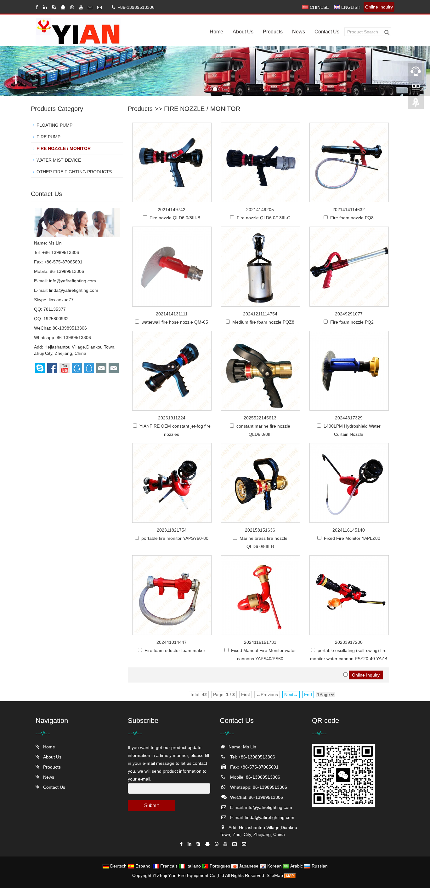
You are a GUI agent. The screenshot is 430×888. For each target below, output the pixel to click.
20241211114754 (260, 313)
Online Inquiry (379, 6)
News (298, 31)
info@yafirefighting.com (72, 280)
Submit (151, 805)
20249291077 (349, 313)
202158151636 (260, 530)
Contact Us (326, 31)
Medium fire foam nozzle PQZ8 (263, 322)
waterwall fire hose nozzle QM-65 (175, 322)
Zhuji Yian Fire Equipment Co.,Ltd (191, 875)
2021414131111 (172, 313)
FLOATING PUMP (54, 125)
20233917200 (349, 642)
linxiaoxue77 (61, 299)
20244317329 (349, 417)
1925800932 (56, 318)
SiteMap (275, 875)
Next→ (291, 694)
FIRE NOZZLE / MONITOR (202, 108)
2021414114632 (348, 209)
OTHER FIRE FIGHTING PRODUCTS (74, 171)
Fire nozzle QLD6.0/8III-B (175, 217)
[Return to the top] (416, 104)
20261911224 (171, 417)
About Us (243, 31)
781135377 (54, 309)
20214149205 (260, 209)
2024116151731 (260, 642)
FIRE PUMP (48, 136)
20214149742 (171, 209)
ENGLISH (350, 7)
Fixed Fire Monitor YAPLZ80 (352, 538)
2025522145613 (260, 417)
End (308, 694)
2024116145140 (348, 530)
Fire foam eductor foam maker (174, 650)
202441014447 (171, 642)
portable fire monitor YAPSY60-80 (174, 538)
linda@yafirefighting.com (73, 290)
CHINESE (318, 7)
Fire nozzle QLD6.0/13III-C (263, 217)
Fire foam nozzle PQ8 (352, 217)
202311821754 (172, 530)
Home (216, 31)
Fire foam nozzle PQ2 (352, 322)
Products (273, 31)
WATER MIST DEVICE (59, 160)
